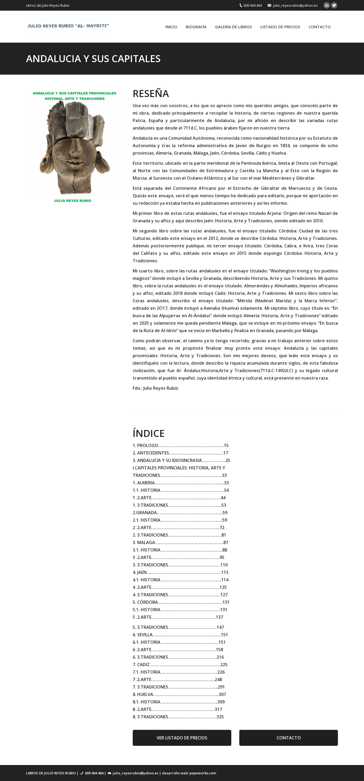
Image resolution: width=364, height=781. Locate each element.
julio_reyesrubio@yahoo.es (295, 5)
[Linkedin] (326, 5)
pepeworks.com (202, 773)
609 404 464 (253, 5)
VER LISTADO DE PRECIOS (182, 738)
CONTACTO (289, 738)
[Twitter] (334, 5)
